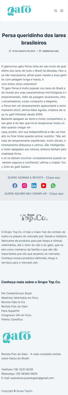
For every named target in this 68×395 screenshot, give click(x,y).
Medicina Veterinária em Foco (19, 297)
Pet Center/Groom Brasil (16, 293)
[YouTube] (43, 185)
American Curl (50, 51)
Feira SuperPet (10, 310)
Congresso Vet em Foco (16, 315)
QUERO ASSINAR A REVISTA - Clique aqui (34, 177)
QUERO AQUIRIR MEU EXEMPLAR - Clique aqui (34, 193)
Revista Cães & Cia (13, 302)
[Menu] (61, 10)
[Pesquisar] (55, 10)
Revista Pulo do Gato (14, 306)
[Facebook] (14, 185)
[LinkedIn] (34, 185)
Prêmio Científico (12, 319)
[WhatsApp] (53, 185)
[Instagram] (24, 185)
